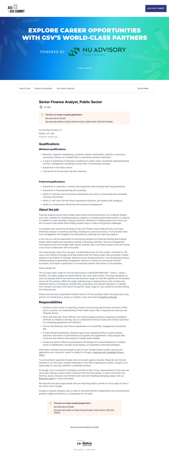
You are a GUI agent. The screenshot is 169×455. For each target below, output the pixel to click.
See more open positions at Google (84, 427)
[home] (16, 8)
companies (43, 88)
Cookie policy (90, 450)
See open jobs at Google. (55, 118)
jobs (24, 88)
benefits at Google (108, 297)
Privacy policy (79, 450)
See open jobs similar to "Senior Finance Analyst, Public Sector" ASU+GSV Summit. (79, 121)
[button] (84, 209)
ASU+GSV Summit (156, 8)
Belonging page (46, 378)
